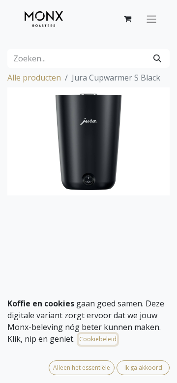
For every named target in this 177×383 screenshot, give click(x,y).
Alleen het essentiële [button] (81, 367)
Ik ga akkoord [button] (143, 367)
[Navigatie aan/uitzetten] (151, 18)
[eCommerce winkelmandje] (127, 18)
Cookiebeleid (98, 339)
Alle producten (34, 77)
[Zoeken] (157, 58)
